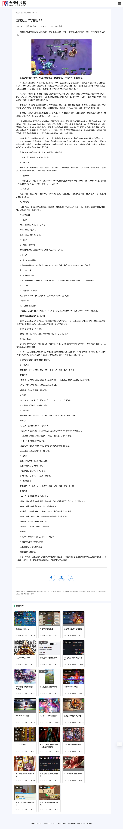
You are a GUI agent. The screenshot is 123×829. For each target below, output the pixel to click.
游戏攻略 (31, 13)
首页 (25, 13)
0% (119, 744)
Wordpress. (38, 823)
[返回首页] (15, 3)
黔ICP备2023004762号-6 (83, 823)
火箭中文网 (62, 823)
